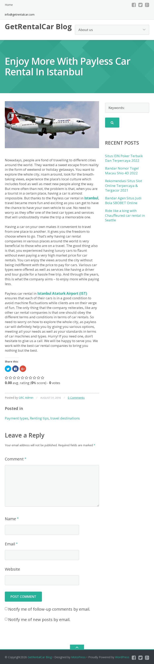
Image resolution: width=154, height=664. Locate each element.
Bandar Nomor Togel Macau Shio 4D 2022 (122, 170)
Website (12, 569)
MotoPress (78, 657)
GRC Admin (26, 397)
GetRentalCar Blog (40, 657)
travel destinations (65, 418)
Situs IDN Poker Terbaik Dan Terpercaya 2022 (124, 158)
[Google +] (147, 4)
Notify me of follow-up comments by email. (49, 609)
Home (9, 5)
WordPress (122, 657)
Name (10, 518)
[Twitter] (140, 4)
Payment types (16, 418)
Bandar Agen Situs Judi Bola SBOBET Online (123, 200)
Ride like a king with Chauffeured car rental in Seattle (125, 215)
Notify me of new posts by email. (39, 619)
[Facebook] (134, 4)
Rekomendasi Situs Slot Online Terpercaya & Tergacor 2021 (123, 186)
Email (10, 544)
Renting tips (39, 418)
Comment (14, 459)
